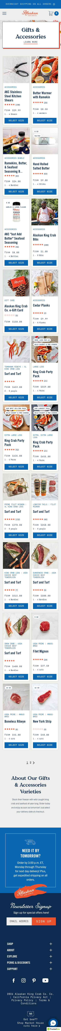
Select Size (16, 120)
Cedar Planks (41, 305)
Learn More (31, 42)
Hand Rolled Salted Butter (41, 166)
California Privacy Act (30, 997)
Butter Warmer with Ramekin (42, 95)
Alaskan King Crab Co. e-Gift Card (16, 308)
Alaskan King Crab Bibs (44, 237)
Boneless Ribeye (15, 721)
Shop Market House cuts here (30, 1024)
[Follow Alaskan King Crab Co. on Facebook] (14, 980)
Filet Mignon (40, 651)
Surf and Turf (13, 373)
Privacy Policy (22, 1000)
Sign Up (43, 921)
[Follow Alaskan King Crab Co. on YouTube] (45, 980)
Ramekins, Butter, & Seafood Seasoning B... (16, 167)
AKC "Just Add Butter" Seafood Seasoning (15, 238)
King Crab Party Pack (43, 374)
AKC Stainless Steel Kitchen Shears (13, 96)
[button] (53, 4)
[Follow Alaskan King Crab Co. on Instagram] (23, 980)
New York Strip (42, 721)
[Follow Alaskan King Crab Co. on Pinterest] (34, 980)
